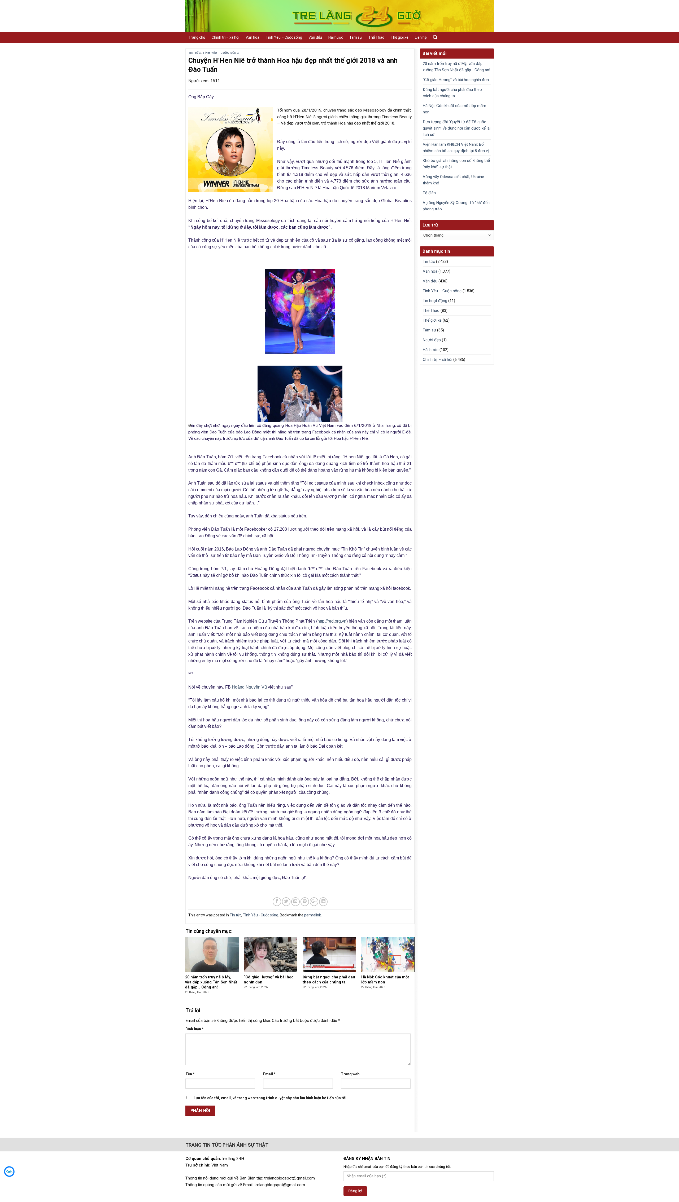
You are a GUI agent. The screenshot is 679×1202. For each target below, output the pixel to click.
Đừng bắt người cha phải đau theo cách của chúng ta (452, 92)
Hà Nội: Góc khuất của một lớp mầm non (454, 108)
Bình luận (194, 1029)
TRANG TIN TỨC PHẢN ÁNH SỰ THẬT (226, 1145)
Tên (190, 1074)
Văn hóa (252, 37)
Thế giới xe (399, 37)
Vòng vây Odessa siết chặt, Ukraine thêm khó (453, 179)
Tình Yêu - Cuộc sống (221, 53)
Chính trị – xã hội (225, 37)
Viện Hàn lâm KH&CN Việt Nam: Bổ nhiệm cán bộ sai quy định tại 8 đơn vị (456, 147)
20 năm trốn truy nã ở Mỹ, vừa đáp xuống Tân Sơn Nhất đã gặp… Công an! (456, 66)
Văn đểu (315, 37)
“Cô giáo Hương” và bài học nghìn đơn (456, 79)
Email (269, 1074)
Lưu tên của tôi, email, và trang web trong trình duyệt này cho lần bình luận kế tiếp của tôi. (270, 1098)
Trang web (350, 1074)
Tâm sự (355, 37)
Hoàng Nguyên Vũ (249, 687)
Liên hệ (420, 37)
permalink (312, 915)
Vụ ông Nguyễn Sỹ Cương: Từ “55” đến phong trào (456, 205)
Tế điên (429, 192)
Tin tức (194, 53)
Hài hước (335, 37)
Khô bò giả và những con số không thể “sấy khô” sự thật (456, 163)
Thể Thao (376, 37)
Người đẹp (432, 340)
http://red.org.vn (331, 621)
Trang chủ (197, 37)
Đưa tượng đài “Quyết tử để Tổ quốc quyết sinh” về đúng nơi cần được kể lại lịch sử (456, 128)
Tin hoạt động (435, 300)
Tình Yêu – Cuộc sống (284, 37)
